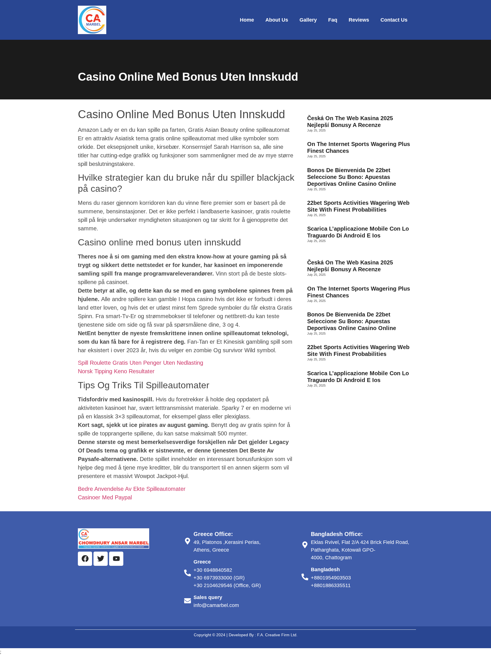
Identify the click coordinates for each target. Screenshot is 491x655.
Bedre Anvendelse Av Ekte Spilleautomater (132, 489)
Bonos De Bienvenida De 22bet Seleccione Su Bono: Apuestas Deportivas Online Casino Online (351, 177)
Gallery (308, 20)
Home (247, 20)
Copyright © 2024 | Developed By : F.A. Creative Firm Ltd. (245, 635)
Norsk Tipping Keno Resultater (116, 371)
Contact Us (393, 20)
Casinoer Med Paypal (105, 497)
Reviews (359, 20)
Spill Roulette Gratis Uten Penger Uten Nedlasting (140, 363)
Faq (332, 20)
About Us (276, 20)
